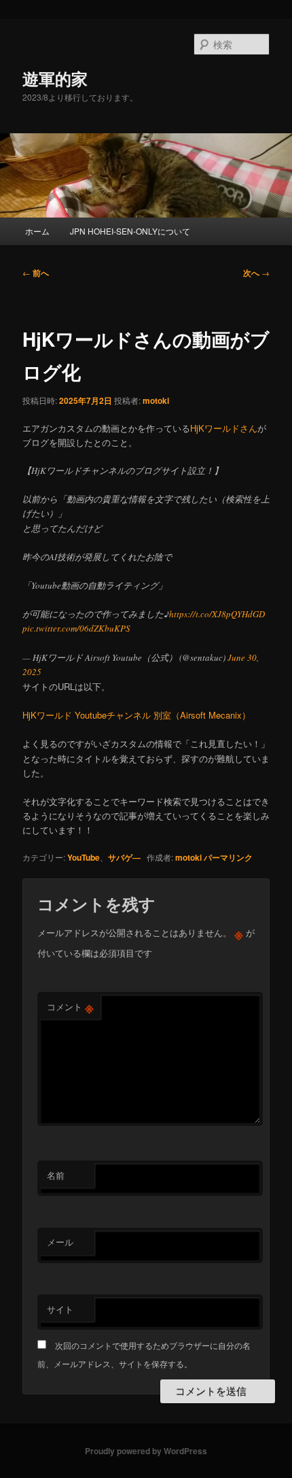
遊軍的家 (55, 78)
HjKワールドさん (223, 428)
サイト (60, 1309)
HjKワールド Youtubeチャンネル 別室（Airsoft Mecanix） (136, 714)
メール (60, 1241)
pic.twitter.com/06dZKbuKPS (76, 628)
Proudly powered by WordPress (146, 1451)
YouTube (83, 857)
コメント (70, 1007)
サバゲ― (124, 857)
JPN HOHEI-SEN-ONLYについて (130, 231)
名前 (56, 1175)
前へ (35, 273)
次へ (256, 273)
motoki (156, 400)
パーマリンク (228, 857)
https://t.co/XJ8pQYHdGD (217, 614)
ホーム (37, 231)
